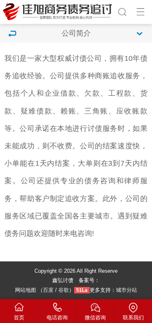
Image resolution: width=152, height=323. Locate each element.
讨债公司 (87, 58)
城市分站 (126, 290)
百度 (48, 290)
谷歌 (63, 290)
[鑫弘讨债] (58, 10)
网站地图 (25, 290)
